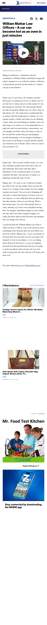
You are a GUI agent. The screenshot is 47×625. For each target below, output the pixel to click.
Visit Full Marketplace (37, 285)
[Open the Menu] (4, 3)
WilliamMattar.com (32, 265)
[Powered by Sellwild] (41, 413)
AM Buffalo (9, 18)
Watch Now (40, 3)
